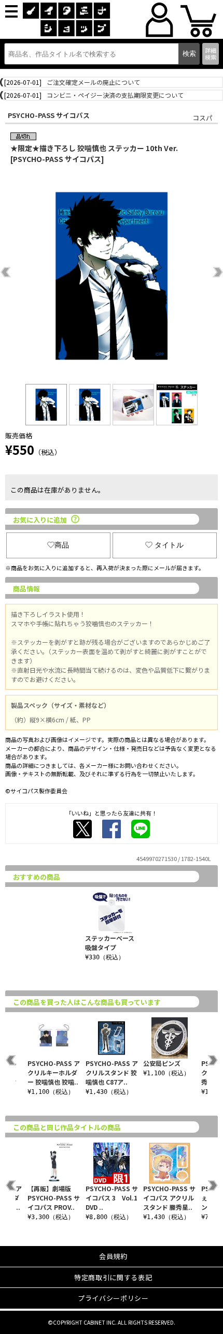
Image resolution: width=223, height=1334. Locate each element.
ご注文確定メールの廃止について (93, 82)
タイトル (169, 545)
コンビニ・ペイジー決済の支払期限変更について (115, 95)
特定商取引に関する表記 (113, 1277)
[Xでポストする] (82, 829)
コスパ (202, 118)
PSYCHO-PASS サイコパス (49, 115)
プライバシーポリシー (113, 1298)
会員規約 (113, 1256)
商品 (61, 545)
